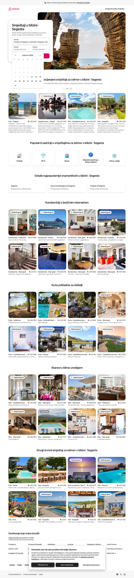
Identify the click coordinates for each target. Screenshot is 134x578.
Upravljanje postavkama (91, 565)
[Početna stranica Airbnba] (13, 8)
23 (40, 77)
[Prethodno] (63, 88)
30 (40, 81)
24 (15, 81)
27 (28, 81)
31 (15, 85)
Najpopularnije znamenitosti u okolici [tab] (21, 538)
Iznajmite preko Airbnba (114, 9)
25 (19, 81)
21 (32, 77)
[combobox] (31, 42)
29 (36, 81)
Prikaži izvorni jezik (83, 3)
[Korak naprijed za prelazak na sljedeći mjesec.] (40, 55)
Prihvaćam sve (43, 565)
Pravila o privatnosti (30, 574)
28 (32, 81)
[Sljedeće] (71, 88)
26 (24, 81)
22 (36, 77)
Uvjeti (41, 574)
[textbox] (21, 49)
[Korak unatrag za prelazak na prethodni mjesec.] (15, 55)
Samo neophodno (67, 565)
